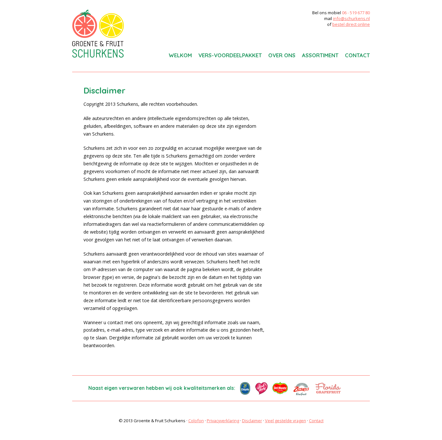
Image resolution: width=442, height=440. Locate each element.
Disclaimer (252, 421)
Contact (357, 55)
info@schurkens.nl (351, 18)
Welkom (180, 55)
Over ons (281, 55)
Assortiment (320, 55)
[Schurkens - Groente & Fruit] (98, 34)
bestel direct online (351, 24)
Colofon (196, 421)
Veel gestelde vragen (285, 421)
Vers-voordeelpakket (230, 55)
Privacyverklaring (223, 421)
